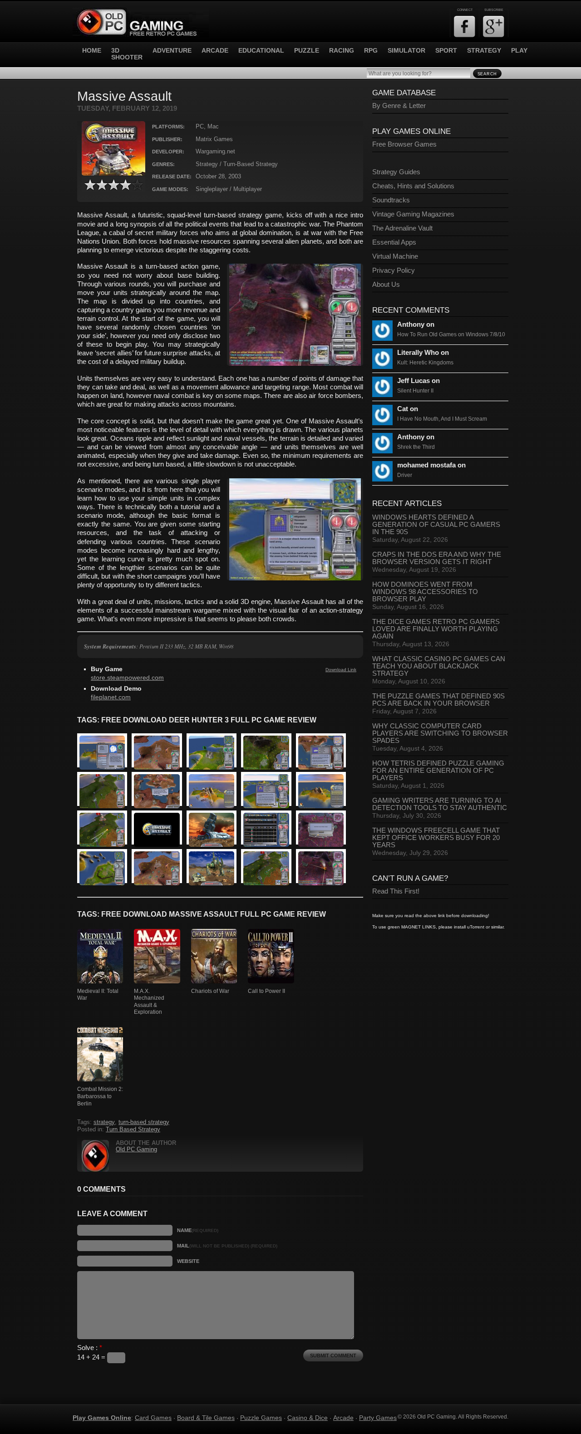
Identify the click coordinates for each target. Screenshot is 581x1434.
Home (91, 50)
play (519, 50)
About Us (386, 284)
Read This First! (395, 891)
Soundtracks (391, 200)
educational (261, 50)
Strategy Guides (396, 172)
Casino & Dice (307, 1417)
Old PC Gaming (136, 1149)
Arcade (343, 1417)
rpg (371, 50)
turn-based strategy (143, 1122)
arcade (215, 50)
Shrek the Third (416, 447)
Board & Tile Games (206, 1417)
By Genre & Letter (399, 105)
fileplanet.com (111, 697)
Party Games (378, 1417)
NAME (197, 1230)
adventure (172, 50)
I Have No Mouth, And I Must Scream (442, 419)
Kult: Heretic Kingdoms (425, 362)
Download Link (340, 669)
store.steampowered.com (127, 677)
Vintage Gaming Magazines (413, 214)
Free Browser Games (404, 144)
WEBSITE (188, 1261)
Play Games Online (102, 1417)
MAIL (227, 1245)
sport (446, 50)
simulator (406, 50)
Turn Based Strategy (133, 1129)
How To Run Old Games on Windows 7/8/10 (451, 334)
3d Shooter (127, 54)
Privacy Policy (393, 270)
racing (341, 50)
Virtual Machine (395, 256)
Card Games (153, 1417)
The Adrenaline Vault (402, 228)
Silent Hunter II (415, 391)
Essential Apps (394, 242)
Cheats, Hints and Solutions (413, 186)
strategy (484, 50)
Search (487, 74)
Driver (404, 475)
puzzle (306, 50)
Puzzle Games (261, 1417)
